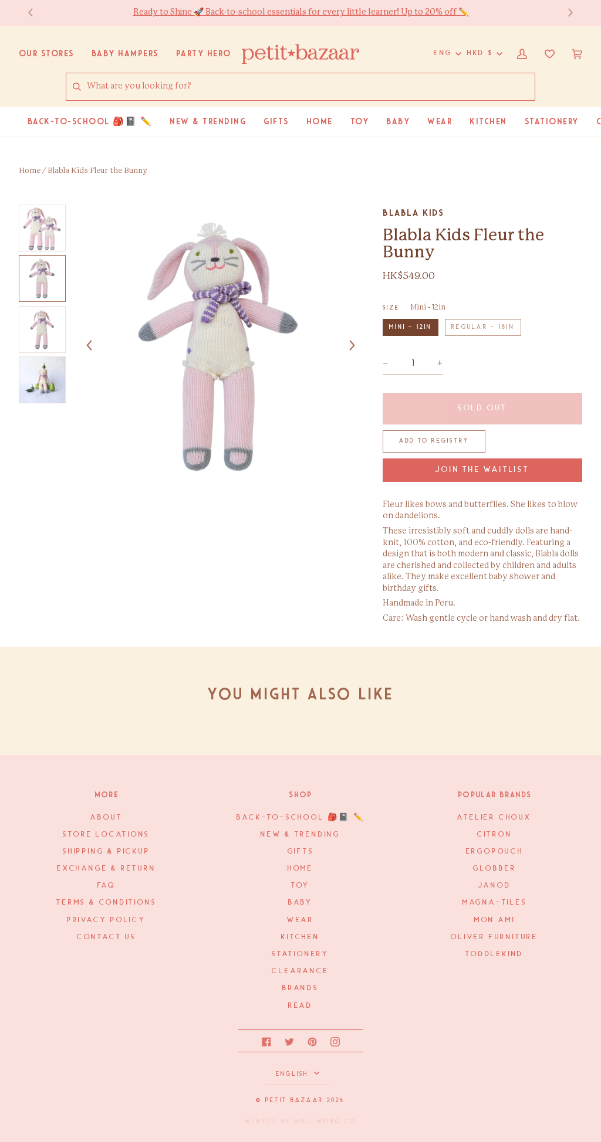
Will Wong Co (325, 1121)
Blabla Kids (413, 212)
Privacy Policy (106, 920)
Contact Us (106, 937)
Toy (300, 885)
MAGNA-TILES (494, 902)
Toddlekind (494, 954)
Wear (300, 920)
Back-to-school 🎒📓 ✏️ (300, 817)
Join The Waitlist (482, 470)
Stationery (300, 954)
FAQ (106, 885)
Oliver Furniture (494, 937)
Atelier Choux (494, 817)
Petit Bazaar (294, 1100)
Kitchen (300, 937)
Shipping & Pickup (106, 851)
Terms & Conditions (106, 902)
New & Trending (300, 834)
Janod (494, 885)
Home (29, 171)
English (294, 1074)
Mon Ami (494, 920)
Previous (36, 13)
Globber (494, 868)
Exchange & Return (106, 868)
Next (564, 13)
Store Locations (106, 834)
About (106, 817)
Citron (494, 834)
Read (300, 1006)
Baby (300, 902)
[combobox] (310, 87)
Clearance (300, 971)
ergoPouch (495, 851)
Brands (300, 988)
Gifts (301, 851)
